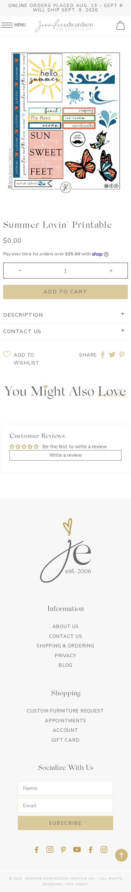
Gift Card (66, 740)
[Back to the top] (121, 855)
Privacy (65, 656)
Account (65, 730)
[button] (121, 26)
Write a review (65, 455)
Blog (65, 665)
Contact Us (65, 636)
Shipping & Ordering (65, 646)
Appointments (65, 721)
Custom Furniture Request (65, 711)
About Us (65, 626)
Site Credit (77, 884)
